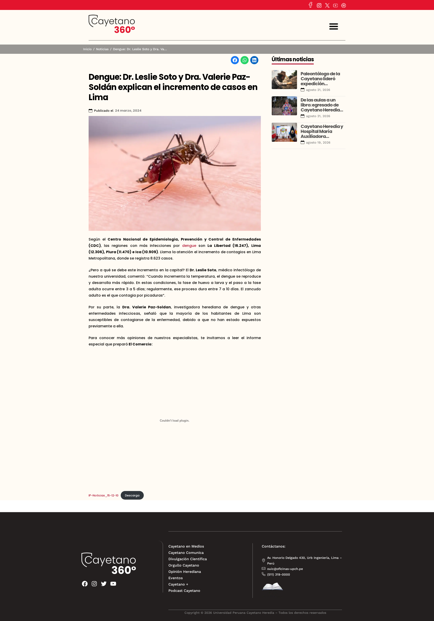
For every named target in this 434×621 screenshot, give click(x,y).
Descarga (132, 495)
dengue (189, 245)
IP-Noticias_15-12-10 (103, 495)
